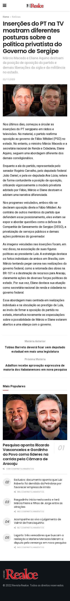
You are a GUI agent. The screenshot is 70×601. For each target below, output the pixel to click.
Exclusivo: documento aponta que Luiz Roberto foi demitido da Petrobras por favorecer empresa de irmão (38, 483)
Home (6, 17)
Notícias (16, 17)
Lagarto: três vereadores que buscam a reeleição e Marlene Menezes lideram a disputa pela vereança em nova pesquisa (40, 538)
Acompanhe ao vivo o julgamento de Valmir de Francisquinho (37, 521)
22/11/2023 (9, 79)
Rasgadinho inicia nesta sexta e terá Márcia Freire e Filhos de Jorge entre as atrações (38, 503)
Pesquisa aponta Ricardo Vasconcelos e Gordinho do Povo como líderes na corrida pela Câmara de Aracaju (26, 454)
